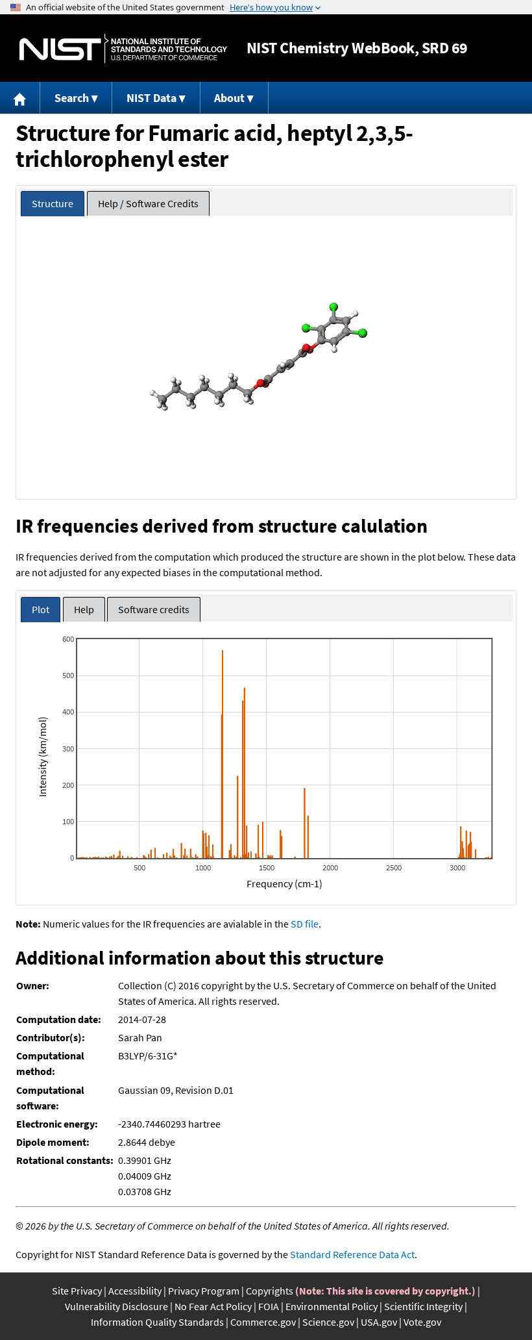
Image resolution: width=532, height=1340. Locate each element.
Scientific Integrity (423, 1306)
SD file (305, 923)
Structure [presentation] (52, 203)
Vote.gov (422, 1321)
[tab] (52, 203)
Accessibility (135, 1290)
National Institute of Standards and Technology (123, 48)
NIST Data (151, 97)
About (229, 97)
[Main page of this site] (20, 98)
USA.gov (379, 1321)
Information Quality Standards (157, 1321)
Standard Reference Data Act (352, 1254)
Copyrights (269, 1290)
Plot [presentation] (40, 609)
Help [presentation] (84, 609)
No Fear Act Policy (213, 1306)
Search (71, 97)
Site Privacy (77, 1290)
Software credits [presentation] (153, 609)
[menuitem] (20, 98)
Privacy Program (203, 1290)
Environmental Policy (331, 1306)
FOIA (268, 1306)
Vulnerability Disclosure (116, 1306)
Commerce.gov (263, 1321)
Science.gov (328, 1321)
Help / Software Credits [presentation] (148, 203)
